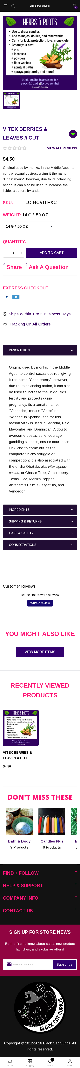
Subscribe (64, 964)
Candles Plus (52, 841)
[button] (14, 148)
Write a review (40, 603)
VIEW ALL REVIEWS (62, 148)
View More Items (40, 652)
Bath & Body (19, 841)
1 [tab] (40, 84)
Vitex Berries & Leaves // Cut (17, 755)
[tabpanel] (40, 51)
